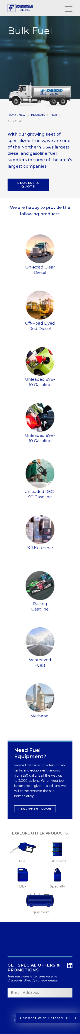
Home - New (16, 115)
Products (38, 115)
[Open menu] (68, 8)
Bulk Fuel (14, 121)
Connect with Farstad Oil (45, 1018)
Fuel (54, 115)
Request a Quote (28, 184)
